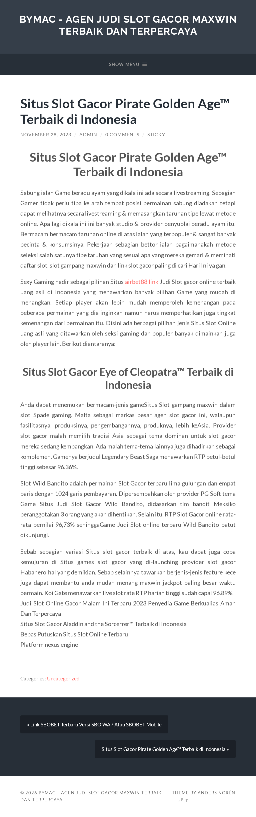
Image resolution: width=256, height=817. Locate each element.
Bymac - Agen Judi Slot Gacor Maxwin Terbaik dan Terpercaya (128, 25)
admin (88, 134)
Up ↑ (183, 799)
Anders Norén (216, 792)
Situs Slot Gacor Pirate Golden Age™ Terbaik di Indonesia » (165, 749)
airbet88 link (141, 281)
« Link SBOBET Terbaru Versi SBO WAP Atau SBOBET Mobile (94, 724)
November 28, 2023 (45, 134)
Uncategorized (63, 678)
